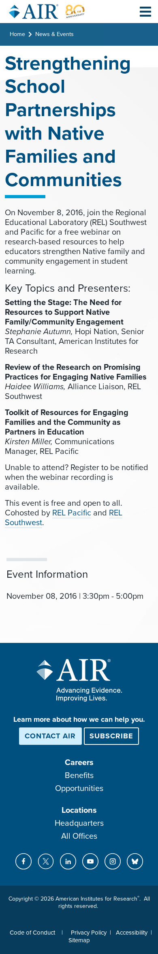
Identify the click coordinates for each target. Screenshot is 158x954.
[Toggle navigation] (145, 11)
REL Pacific (71, 513)
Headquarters (79, 823)
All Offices (79, 836)
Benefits (79, 775)
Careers (79, 762)
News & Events (54, 34)
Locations (79, 810)
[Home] (47, 11)
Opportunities (79, 788)
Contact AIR (50, 735)
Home (17, 34)
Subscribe (111, 735)
